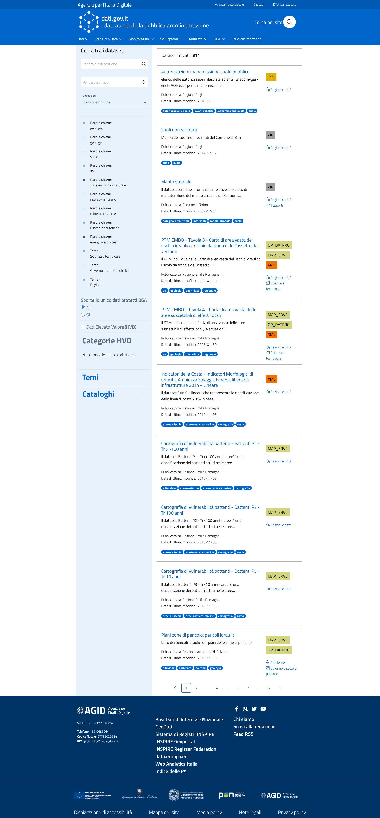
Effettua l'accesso (284, 4)
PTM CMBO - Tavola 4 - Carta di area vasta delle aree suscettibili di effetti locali (208, 312)
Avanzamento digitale (229, 4)
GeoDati (163, 726)
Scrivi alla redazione (254, 726)
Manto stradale (176, 181)
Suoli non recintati (179, 129)
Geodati (258, 4)
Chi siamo (243, 719)
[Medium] (245, 708)
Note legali (250, 812)
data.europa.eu (171, 756)
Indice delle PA (171, 771)
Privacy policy (292, 812)
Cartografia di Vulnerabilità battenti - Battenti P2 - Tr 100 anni (210, 509)
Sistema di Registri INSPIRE (184, 734)
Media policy (209, 812)
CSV (271, 77)
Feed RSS (243, 734)
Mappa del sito (164, 812)
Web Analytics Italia (176, 764)
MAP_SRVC (278, 255)
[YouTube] (263, 708)
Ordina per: (89, 96)
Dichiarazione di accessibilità (103, 812)
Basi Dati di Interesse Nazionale (189, 719)
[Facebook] (236, 708)
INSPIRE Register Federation (185, 749)
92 (268, 688)
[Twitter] (254, 708)
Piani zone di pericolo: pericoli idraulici (198, 634)
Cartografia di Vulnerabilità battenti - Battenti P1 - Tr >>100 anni (210, 446)
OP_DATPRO (279, 245)
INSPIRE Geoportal (175, 741)
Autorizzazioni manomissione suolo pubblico (205, 71)
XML (271, 265)
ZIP (270, 135)
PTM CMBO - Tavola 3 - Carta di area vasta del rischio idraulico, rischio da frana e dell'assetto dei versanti (209, 245)
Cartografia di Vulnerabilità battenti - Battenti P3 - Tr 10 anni (210, 573)
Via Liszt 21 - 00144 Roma (95, 723)
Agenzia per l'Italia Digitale (105, 5)
